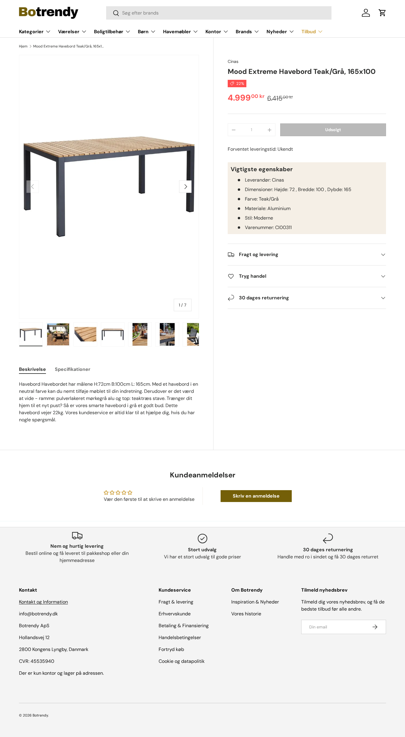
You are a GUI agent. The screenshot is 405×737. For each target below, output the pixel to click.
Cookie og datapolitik (182, 661)
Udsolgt (333, 129)
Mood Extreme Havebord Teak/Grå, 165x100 (68, 46)
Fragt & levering (176, 602)
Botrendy (40, 715)
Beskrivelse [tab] (32, 369)
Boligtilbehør (108, 31)
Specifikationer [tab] (72, 369)
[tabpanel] (109, 402)
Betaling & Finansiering (184, 625)
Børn (143, 31)
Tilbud (309, 31)
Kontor (213, 31)
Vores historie (246, 614)
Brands (244, 31)
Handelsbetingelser (180, 637)
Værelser (68, 31)
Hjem (23, 46)
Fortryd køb (171, 649)
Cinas (233, 61)
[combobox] (218, 13)
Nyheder (277, 31)
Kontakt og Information (43, 602)
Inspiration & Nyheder (255, 602)
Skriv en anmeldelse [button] (256, 496)
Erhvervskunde (175, 614)
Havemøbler (177, 31)
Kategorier (31, 31)
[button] (382, 12)
